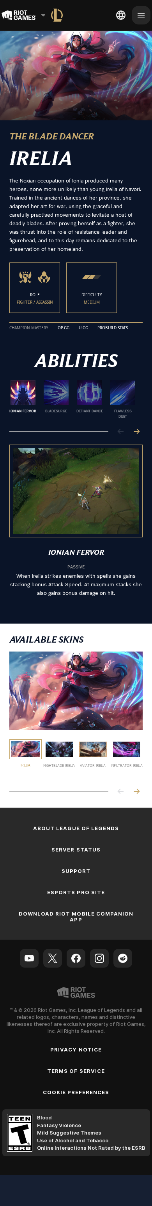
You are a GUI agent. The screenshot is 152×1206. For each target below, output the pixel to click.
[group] (73, 399)
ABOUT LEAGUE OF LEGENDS (76, 828)
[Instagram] (99, 958)
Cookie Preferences (76, 1092)
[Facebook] (76, 958)
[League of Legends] (57, 15)
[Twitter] (52, 958)
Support (76, 871)
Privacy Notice (76, 1049)
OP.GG (63, 328)
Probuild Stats (112, 328)
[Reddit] (122, 958)
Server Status (76, 849)
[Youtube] (29, 958)
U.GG (83, 328)
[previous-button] (121, 432)
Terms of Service (76, 1071)
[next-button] (136, 432)
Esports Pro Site (76, 892)
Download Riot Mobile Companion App (76, 917)
